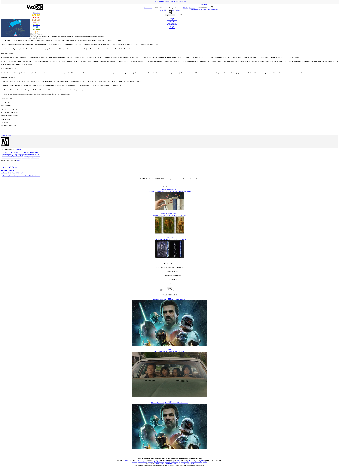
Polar (211, 9)
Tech (190, 460)
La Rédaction (6, 135)
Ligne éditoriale (142, 462)
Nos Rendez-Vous (159, 462)
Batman (215, 9)
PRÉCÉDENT (9, 167)
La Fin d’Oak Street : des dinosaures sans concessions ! (169, 351)
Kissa (165, 460)
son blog (19, 160)
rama (169, 349)
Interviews (172, 28)
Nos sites (150, 462)
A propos (134, 462)
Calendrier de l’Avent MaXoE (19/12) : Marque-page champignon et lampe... (169, 191)
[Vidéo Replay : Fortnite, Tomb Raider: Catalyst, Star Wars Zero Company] (169, 448)
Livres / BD (173, 189)
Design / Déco (166, 189)
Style (177, 460)
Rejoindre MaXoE (184, 462)
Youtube (175, 463)
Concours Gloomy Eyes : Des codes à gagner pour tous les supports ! (21, 156)
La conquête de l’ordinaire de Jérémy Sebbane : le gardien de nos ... (20, 158)
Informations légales (196, 462)
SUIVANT (7, 170)
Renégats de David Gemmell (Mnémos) (12, 173)
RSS (192, 463)
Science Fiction (199, 9)
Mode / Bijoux (172, 213)
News (172, 18)
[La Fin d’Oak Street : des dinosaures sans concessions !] (169, 397)
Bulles (153, 460)
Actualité (167, 462)
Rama (138, 460)
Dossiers (172, 26)
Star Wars (207, 9)
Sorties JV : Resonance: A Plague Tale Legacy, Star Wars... (169, 299)
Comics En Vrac (172, 20)
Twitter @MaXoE (160, 463)
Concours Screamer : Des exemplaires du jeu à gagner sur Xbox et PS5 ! (22, 154)
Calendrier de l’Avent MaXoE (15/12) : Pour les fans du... (169, 215)
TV (214, 460)
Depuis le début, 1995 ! (172, 271)
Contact (205, 462)
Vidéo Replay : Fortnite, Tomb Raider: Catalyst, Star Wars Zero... (169, 403)
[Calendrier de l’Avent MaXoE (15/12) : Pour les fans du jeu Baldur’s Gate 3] (169, 233)
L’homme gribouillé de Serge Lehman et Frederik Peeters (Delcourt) (21, 176)
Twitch (188, 463)
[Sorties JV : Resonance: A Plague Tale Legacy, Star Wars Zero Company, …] (169, 345)
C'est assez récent (172, 279)
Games (127, 460)
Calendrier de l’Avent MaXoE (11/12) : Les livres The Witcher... (169, 239)
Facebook (169, 463)
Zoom (202, 460)
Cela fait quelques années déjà (172, 275)
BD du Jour (172, 21)
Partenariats (175, 462)
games (169, 298)
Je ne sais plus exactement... (172, 283)
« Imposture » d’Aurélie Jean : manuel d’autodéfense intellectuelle (20, 152)
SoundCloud (181, 463)
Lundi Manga (172, 23)
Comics (193, 9)
